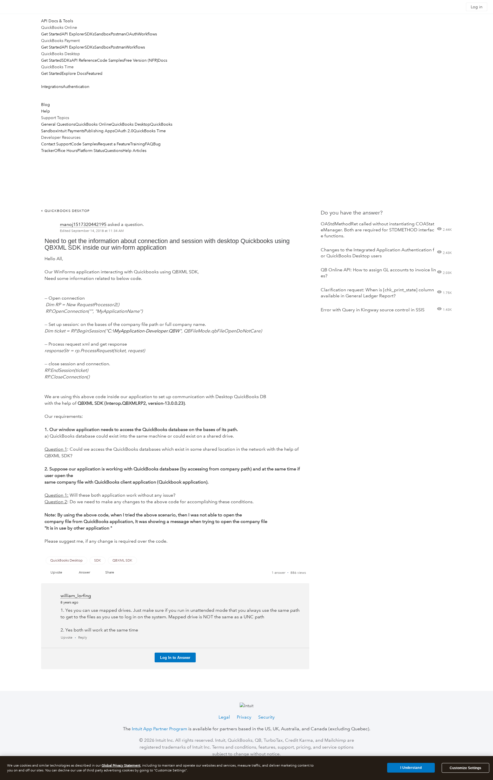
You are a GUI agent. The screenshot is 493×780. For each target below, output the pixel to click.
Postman (118, 34)
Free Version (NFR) (141, 60)
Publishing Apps (99, 130)
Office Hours (65, 150)
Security (266, 717)
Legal (224, 717)
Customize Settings (465, 768)
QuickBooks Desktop (130, 124)
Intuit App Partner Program (159, 728)
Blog (45, 104)
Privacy (244, 717)
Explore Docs (74, 73)
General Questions (58, 124)
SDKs (89, 34)
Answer (84, 572)
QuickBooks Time (149, 130)
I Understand (410, 768)
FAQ (149, 144)
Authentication (76, 86)
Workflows (147, 34)
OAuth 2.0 (123, 130)
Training (137, 144)
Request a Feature (114, 144)
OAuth (132, 34)
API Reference (84, 60)
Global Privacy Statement (121, 765)
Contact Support (56, 144)
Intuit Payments (70, 130)
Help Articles (134, 150)
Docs (162, 60)
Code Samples (110, 60)
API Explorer (73, 34)
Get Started (51, 34)
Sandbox (102, 34)
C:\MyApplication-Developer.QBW (144, 331)
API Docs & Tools (57, 20)
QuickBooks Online (93, 124)
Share (109, 572)
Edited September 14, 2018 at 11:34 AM (92, 231)
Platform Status (90, 150)
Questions (113, 150)
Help (45, 111)
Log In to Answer (175, 657)
